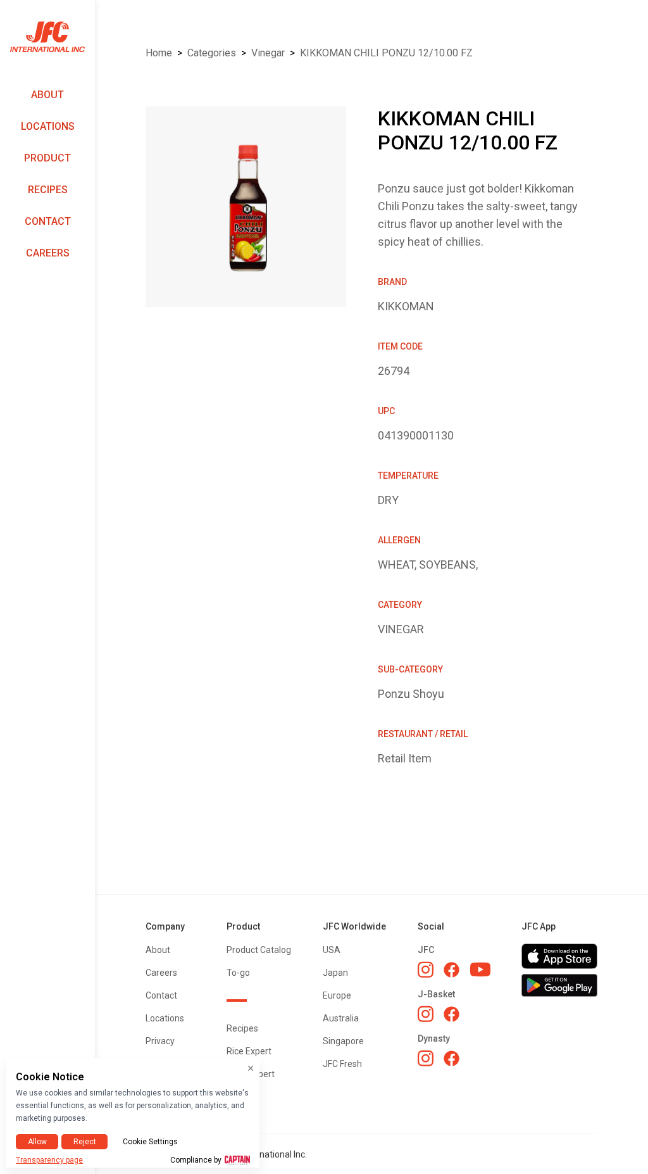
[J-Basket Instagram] (425, 1014)
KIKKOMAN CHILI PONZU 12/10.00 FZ (386, 53)
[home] (47, 37)
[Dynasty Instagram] (425, 1058)
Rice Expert (249, 1051)
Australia (341, 1018)
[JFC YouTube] (480, 970)
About (47, 95)
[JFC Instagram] (425, 969)
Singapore (343, 1041)
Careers (48, 253)
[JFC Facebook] (451, 970)
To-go (238, 973)
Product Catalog (259, 950)
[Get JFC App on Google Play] (559, 985)
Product (47, 158)
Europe (337, 995)
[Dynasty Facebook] (451, 1058)
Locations (48, 126)
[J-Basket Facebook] (451, 1014)
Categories (211, 53)
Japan (335, 973)
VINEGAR (268, 53)
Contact (48, 221)
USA (331, 950)
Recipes (48, 190)
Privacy (160, 1041)
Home (159, 53)
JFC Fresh (342, 1064)
